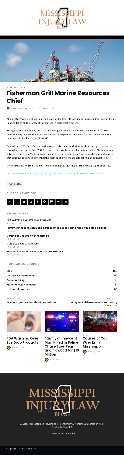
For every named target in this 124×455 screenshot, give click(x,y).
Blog (9, 87)
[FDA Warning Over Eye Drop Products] (24, 321)
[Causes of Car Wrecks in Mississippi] (100, 321)
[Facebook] (10, 202)
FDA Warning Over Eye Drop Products (29, 220)
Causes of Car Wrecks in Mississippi (28, 235)
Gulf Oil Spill (20, 87)
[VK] (58, 202)
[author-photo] (9, 348)
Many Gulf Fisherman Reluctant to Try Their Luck (94, 304)
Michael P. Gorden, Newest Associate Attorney (35, 251)
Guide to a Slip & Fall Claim (23, 243)
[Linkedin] (24, 202)
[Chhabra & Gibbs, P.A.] (9, 108)
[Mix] (52, 202)
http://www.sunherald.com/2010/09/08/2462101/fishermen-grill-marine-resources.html (55, 173)
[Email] (31, 202)
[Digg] (65, 202)
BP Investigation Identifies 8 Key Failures (31, 302)
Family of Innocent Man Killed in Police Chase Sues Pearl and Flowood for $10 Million (57, 227)
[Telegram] (45, 202)
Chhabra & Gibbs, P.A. (22, 108)
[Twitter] (17, 202)
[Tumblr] (38, 202)
